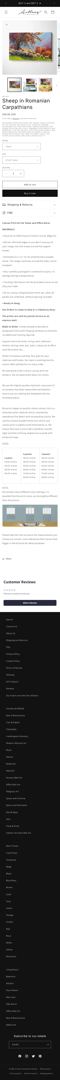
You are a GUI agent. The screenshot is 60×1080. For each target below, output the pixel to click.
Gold (8, 894)
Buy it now (30, 193)
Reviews (10, 688)
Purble (9, 921)
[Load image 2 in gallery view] (30, 85)
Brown (9, 887)
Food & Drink (12, 826)
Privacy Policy (13, 654)
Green (9, 908)
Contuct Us (11, 626)
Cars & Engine (13, 722)
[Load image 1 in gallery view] (14, 85)
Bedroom (10, 976)
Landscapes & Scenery (17, 736)
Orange (9, 915)
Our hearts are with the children (22, 695)
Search (9, 619)
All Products (12, 681)
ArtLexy (18, 1069)
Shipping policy (46, 1073)
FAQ (8, 647)
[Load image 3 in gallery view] (45, 85)
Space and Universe (16, 798)
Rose (8, 935)
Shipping (15, 118)
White (9, 942)
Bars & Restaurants (15, 715)
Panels (5, 140)
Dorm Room (12, 990)
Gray (8, 901)
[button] (6, 12)
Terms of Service (14, 667)
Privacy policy (15, 1073)
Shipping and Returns (17, 640)
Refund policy (45, 1069)
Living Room (12, 969)
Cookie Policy (13, 661)
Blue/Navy (11, 880)
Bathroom (11, 1024)
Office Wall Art (13, 784)
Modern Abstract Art (16, 743)
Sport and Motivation (16, 805)
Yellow (9, 949)
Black (9, 873)
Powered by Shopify (29, 1069)
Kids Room (11, 1004)
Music (9, 750)
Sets (8, 819)
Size (4, 154)
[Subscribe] (47, 1044)
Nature (9, 756)
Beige (9, 866)
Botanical (11, 763)
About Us (10, 633)
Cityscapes (11, 729)
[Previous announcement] (5, 3)
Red (8, 929)
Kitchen (10, 983)
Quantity (6, 167)
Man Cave (11, 997)
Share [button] (9, 558)
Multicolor (11, 956)
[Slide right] (56, 85)
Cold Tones (11, 853)
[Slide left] (3, 85)
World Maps (12, 812)
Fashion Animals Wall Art (18, 832)
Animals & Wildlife (15, 708)
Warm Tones (12, 845)
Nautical (10, 770)
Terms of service (30, 1073)
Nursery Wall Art (14, 777)
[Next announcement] (54, 3)
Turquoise (11, 859)
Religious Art (12, 791)
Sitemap (10, 674)
